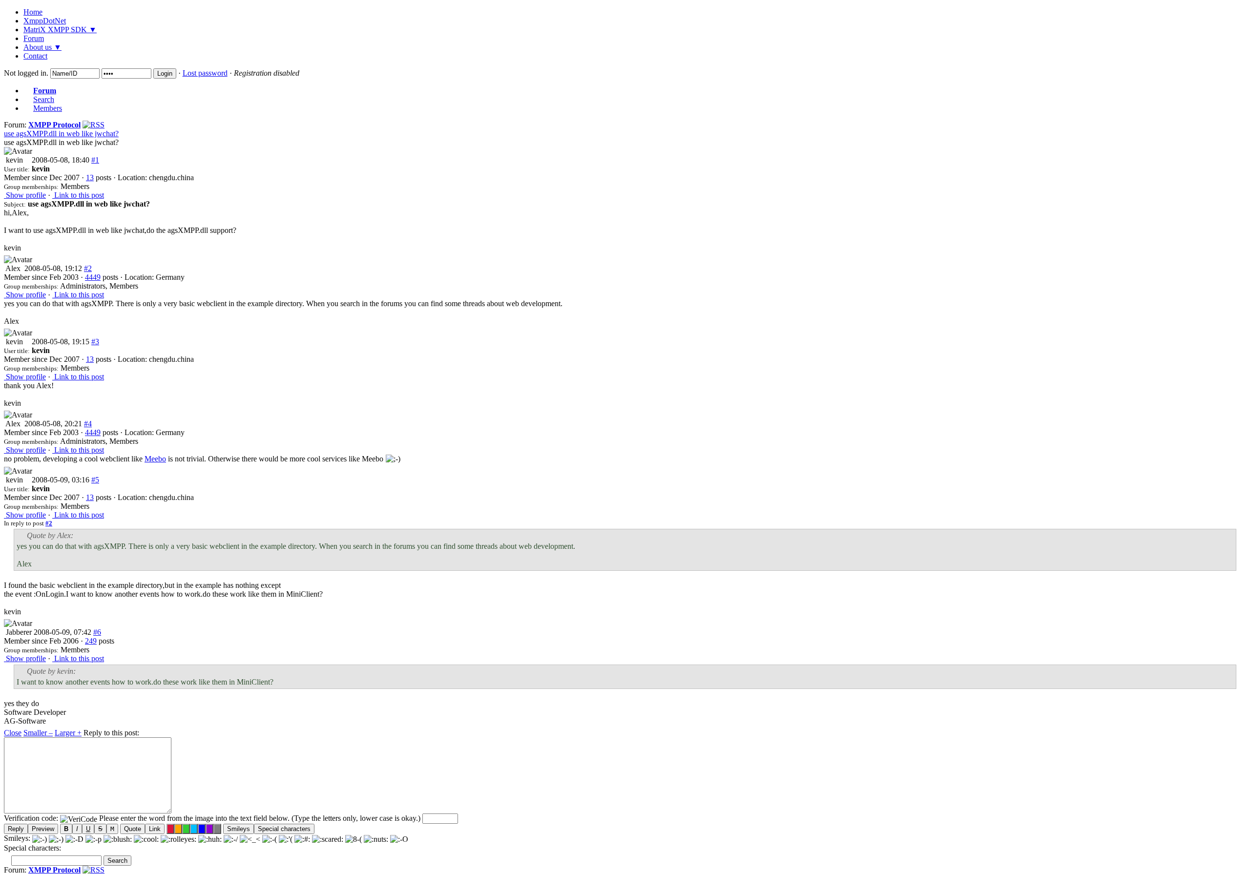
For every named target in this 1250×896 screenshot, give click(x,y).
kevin (13, 160)
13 (90, 177)
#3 (95, 341)
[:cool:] (146, 838)
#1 (95, 160)
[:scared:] (327, 838)
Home (32, 12)
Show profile (25, 195)
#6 (97, 632)
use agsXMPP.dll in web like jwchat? (61, 133)
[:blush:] (118, 838)
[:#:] (302, 838)
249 (91, 641)
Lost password (205, 73)
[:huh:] (210, 838)
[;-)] (56, 838)
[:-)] (39, 838)
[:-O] (399, 838)
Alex (12, 268)
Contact (35, 56)
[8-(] (353, 838)
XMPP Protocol (54, 125)
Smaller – (38, 733)
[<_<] (250, 838)
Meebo (155, 459)
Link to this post (78, 195)
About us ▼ (42, 47)
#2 (88, 268)
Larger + (68, 733)
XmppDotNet (44, 21)
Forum (33, 38)
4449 (93, 277)
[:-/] (231, 838)
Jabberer (18, 632)
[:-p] (93, 838)
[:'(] (285, 838)
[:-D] (74, 838)
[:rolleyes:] (178, 838)
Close (12, 733)
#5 (95, 480)
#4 (88, 423)
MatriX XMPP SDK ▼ (60, 29)
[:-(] (269, 838)
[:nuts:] (376, 838)
